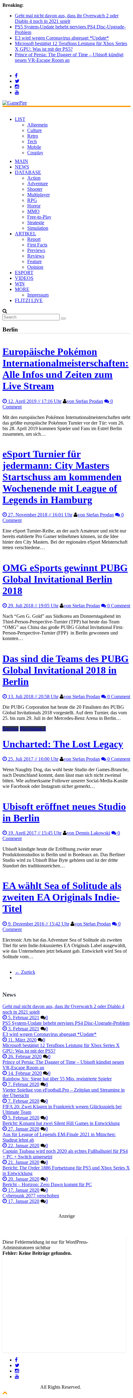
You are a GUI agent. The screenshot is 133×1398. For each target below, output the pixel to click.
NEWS (22, 166)
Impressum (38, 294)
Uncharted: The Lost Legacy (62, 744)
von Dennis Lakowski (88, 833)
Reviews (35, 256)
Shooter (34, 189)
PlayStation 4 (33, 728)
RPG (32, 200)
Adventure (37, 183)
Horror (34, 205)
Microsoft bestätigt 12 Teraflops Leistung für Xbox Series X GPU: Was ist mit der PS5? (71, 46)
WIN (20, 283)
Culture (34, 130)
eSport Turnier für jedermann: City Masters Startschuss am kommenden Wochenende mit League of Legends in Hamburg (62, 476)
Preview (10, 728)
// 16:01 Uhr (40, 514)
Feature (34, 261)
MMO (33, 211)
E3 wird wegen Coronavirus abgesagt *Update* (62, 38)
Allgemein (37, 124)
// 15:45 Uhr (35, 833)
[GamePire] (14, 102)
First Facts (37, 244)
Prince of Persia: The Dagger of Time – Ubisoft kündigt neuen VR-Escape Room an (69, 57)
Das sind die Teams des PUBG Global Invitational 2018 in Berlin (65, 670)
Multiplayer (38, 194)
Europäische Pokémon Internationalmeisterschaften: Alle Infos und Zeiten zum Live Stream (65, 368)
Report (34, 239)
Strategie (35, 222)
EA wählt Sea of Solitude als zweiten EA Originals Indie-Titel (61, 897)
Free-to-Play (39, 217)
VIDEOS (24, 278)
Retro (32, 136)
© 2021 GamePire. (20, 1387)
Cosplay (35, 152)
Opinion (35, 267)
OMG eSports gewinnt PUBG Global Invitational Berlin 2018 (65, 579)
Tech (32, 141)
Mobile (34, 147)
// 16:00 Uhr (33, 759)
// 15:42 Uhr (38, 923)
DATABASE (28, 172)
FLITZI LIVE (29, 300)
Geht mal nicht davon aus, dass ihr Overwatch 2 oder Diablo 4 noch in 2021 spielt (66, 18)
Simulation (37, 228)
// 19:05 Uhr (33, 605)
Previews (36, 250)
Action (34, 178)
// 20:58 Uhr (33, 696)
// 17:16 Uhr (35, 401)
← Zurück (25, 972)
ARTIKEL (25, 233)
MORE (22, 289)
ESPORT (24, 272)
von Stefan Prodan (85, 401)
